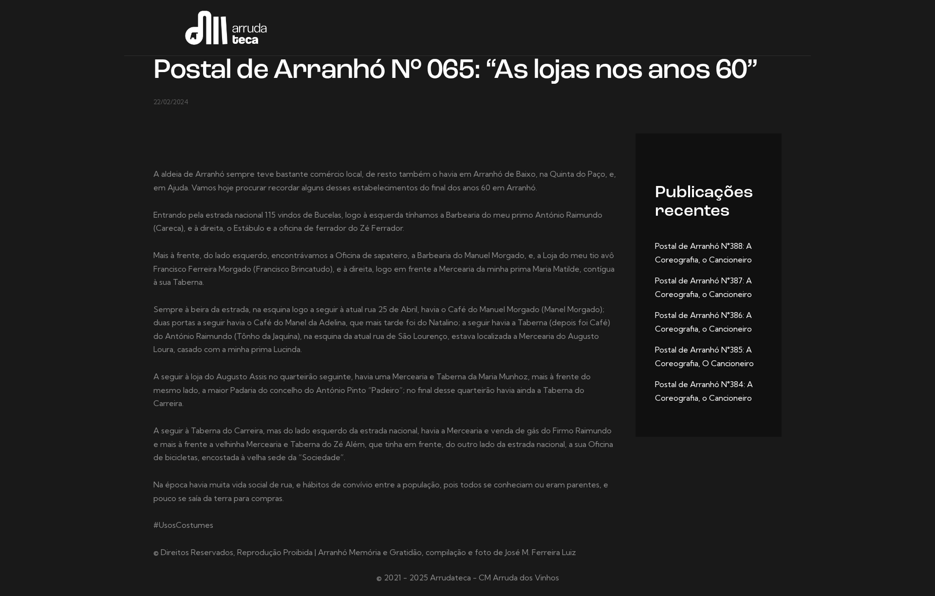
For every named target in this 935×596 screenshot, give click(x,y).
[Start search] (775, 29)
